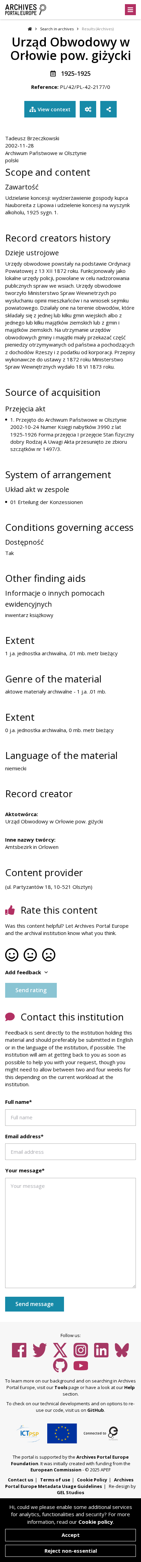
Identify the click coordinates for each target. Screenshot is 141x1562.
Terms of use (55, 1480)
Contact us (20, 1480)
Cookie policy (95, 1521)
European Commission (55, 1470)
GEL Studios (70, 1492)
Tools (60, 1387)
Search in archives (57, 28)
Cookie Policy (92, 1480)
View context (54, 109)
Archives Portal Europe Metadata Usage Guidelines (69, 1483)
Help (129, 1387)
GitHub (95, 1410)
